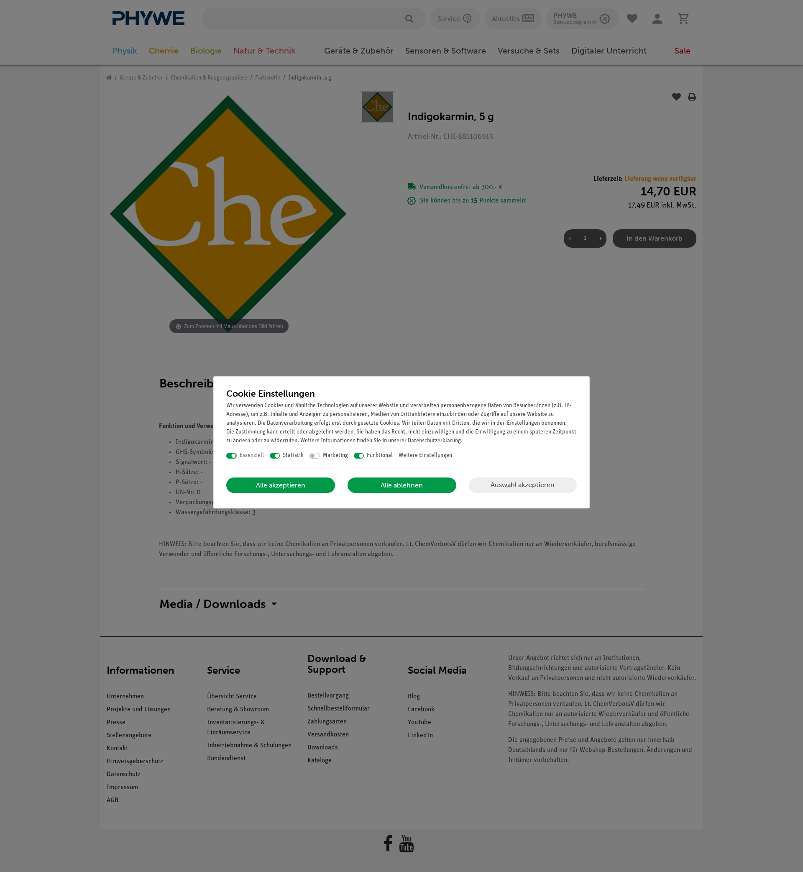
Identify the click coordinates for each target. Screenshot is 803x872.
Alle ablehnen (402, 485)
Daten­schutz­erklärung (434, 441)
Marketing (335, 455)
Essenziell (252, 455)
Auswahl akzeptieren (523, 485)
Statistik (293, 455)
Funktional (380, 455)
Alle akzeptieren (280, 485)
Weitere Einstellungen (425, 455)
